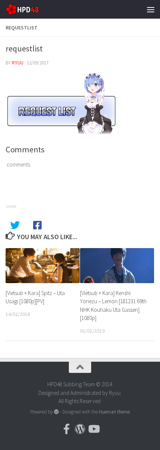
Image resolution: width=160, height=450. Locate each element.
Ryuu (17, 63)
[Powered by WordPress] (56, 411)
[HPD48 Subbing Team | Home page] (28, 9)
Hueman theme (114, 412)
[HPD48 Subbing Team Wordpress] (80, 429)
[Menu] (150, 9)
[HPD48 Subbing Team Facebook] (66, 429)
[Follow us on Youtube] (93, 429)
